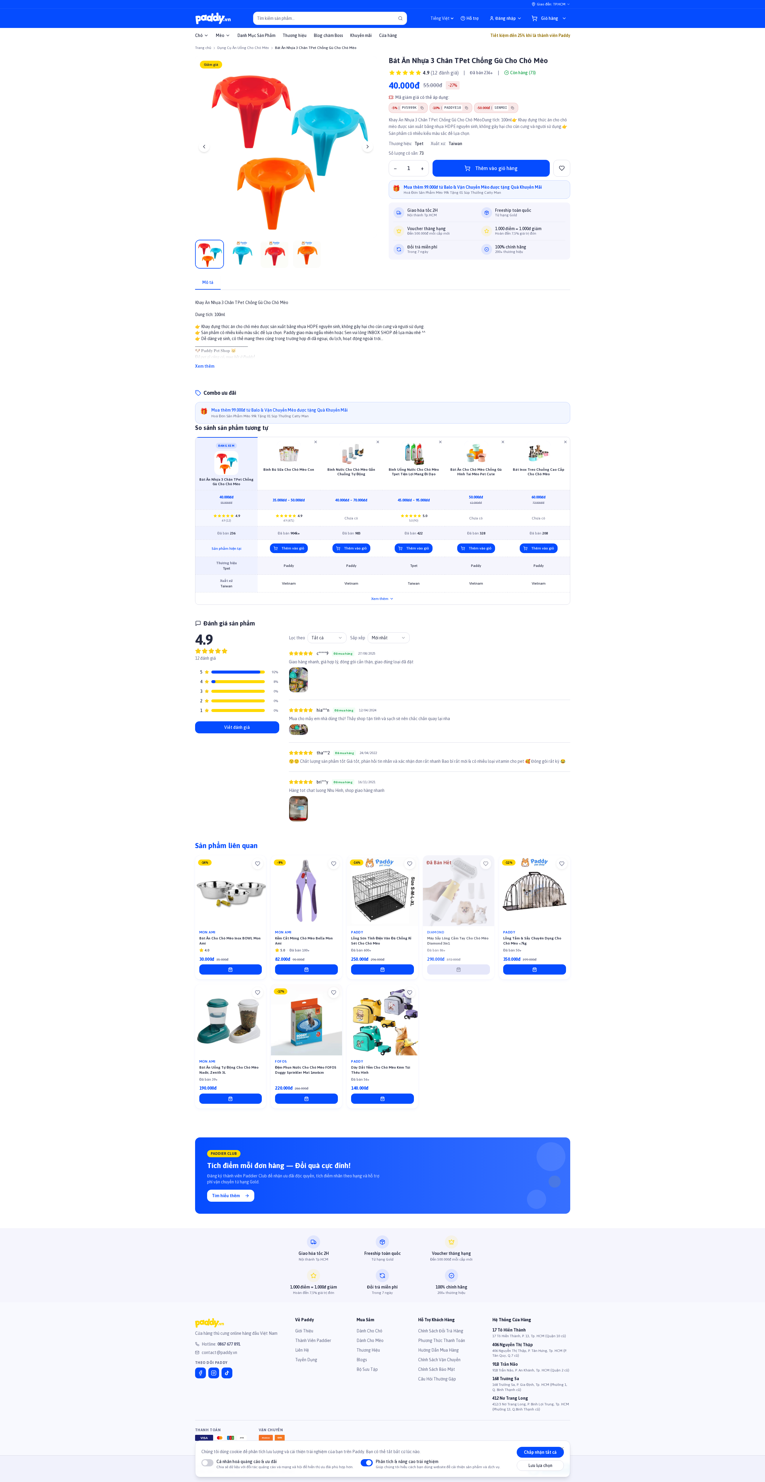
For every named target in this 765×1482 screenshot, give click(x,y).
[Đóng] (562, 1448)
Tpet (419, 143)
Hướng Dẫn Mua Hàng (438, 1350)
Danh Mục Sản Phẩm (256, 35)
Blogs (361, 1359)
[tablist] (382, 283)
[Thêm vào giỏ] (230, 969)
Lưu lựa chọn (540, 1465)
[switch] (207, 1462)
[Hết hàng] (458, 969)
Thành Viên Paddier (313, 1340)
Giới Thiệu (304, 1330)
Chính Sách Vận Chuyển (439, 1359)
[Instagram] (213, 1373)
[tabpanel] (382, 331)
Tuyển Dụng (306, 1359)
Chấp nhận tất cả (540, 1452)
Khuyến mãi (361, 35)
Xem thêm (204, 366)
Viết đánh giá (237, 727)
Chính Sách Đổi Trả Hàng (440, 1330)
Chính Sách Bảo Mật (436, 1369)
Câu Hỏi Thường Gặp (437, 1379)
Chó (199, 35)
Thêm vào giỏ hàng (496, 168)
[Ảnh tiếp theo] (367, 146)
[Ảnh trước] (204, 146)
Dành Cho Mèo (370, 1340)
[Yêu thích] (257, 863)
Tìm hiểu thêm (226, 1195)
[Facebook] (200, 1373)
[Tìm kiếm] (400, 18)
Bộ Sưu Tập (367, 1369)
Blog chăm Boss (328, 35)
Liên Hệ (302, 1350)
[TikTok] (227, 1373)
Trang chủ (203, 48)
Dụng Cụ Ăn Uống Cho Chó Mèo (243, 48)
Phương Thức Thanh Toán (441, 1340)
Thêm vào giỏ (292, 548)
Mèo (220, 35)
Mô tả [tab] (207, 282)
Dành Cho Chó (369, 1330)
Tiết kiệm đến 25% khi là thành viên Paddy (530, 35)
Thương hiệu (295, 35)
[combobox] (327, 637)
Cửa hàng (388, 35)
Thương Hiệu (368, 1350)
